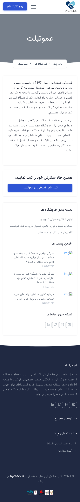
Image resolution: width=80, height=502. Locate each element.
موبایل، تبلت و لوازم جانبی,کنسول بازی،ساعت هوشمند (41, 226)
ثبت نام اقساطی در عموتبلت (40, 187)
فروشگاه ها (41, 64)
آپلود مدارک (65, 450)
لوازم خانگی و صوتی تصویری (56, 219)
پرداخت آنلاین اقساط (60, 443)
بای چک (57, 64)
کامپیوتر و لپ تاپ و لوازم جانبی (54, 232)
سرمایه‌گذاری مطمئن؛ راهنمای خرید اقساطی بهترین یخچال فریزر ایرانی (34, 296)
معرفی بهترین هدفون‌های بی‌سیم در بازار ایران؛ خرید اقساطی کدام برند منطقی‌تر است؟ (33, 278)
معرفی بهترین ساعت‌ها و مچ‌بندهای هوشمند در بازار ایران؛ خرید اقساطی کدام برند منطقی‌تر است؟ (33, 257)
